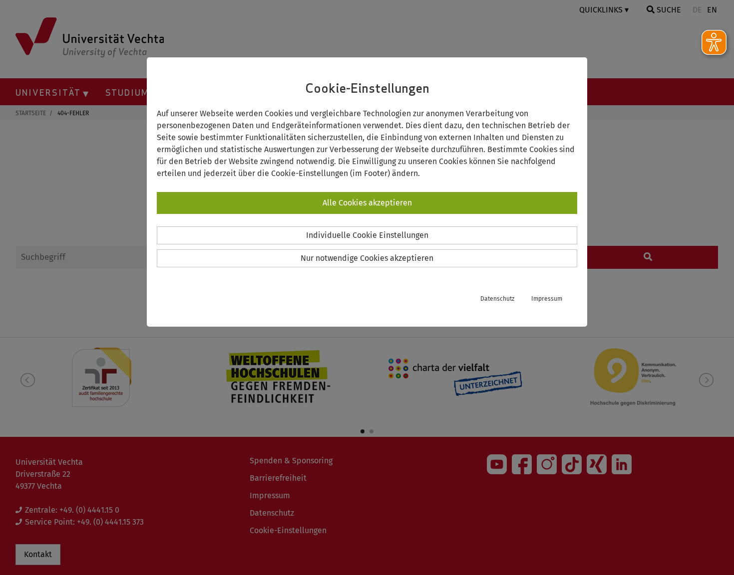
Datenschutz (497, 298)
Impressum (546, 298)
